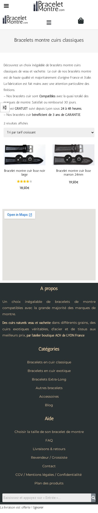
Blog (49, 405)
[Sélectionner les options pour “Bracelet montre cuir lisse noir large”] (30, 159)
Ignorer (38, 507)
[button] (49, 22)
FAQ (49, 440)
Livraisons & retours (49, 449)
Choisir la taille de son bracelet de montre (49, 432)
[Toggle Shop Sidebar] (5, 107)
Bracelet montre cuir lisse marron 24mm (73, 173)
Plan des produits (49, 483)
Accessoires (49, 396)
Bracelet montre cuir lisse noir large (24, 173)
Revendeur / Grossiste (49, 457)
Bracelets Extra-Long (49, 379)
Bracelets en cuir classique (49, 362)
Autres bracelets (49, 388)
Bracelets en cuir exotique (49, 371)
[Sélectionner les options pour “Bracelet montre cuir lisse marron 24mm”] (79, 159)
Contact (49, 466)
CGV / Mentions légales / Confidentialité (48, 474)
